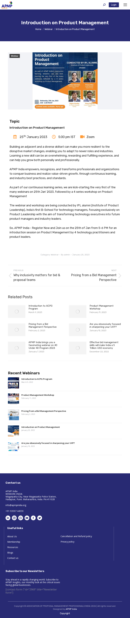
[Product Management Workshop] (13, 399)
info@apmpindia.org (16, 505)
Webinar (14, 56)
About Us (12, 536)
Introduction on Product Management (40, 427)
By (65, 254)
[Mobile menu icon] (125, 5)
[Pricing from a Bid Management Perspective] (13, 415)
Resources (12, 547)
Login (114, 4)
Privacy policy (67, 541)
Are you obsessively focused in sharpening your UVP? (105, 325)
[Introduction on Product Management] (13, 431)
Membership (13, 541)
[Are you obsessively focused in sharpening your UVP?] (13, 447)
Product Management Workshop (102, 307)
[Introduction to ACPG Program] (13, 383)
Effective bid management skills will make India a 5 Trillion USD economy (104, 345)
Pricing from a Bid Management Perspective (43, 325)
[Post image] (16, 311)
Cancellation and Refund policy (76, 536)
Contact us (12, 558)
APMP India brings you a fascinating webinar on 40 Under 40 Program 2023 (43, 345)
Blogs (10, 552)
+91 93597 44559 (14, 511)
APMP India (71, 609)
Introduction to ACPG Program (40, 307)
